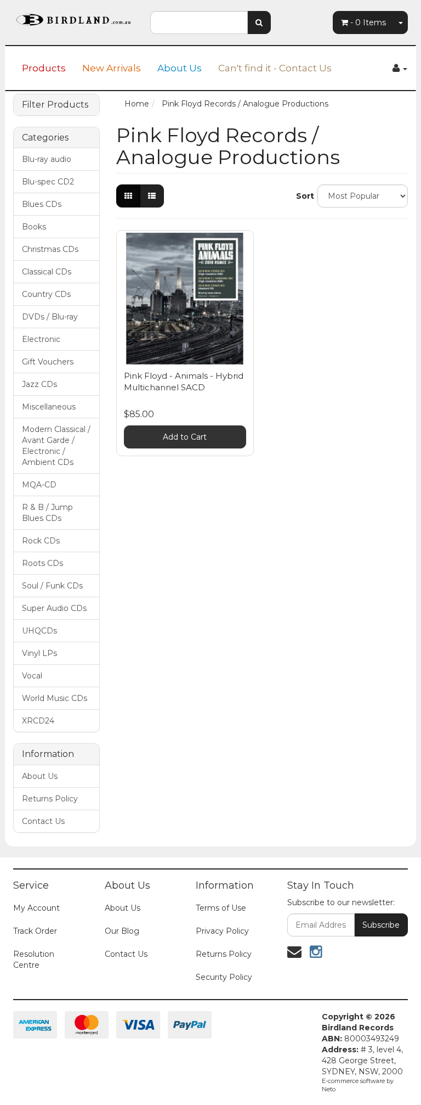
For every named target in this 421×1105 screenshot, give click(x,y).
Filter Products (55, 105)
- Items (368, 22)
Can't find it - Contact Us (275, 68)
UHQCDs (39, 631)
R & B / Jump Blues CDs (47, 512)
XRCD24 (38, 721)
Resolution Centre (33, 959)
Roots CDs (42, 563)
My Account (36, 908)
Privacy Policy (222, 931)
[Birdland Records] (73, 16)
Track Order (35, 931)
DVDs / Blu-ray (50, 317)
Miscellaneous (49, 407)
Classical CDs (46, 272)
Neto (328, 1089)
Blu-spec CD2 (48, 182)
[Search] (259, 22)
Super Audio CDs (54, 608)
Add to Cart (185, 437)
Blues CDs (41, 204)
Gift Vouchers (47, 362)
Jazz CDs (39, 384)
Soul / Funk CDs (52, 586)
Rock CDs (41, 541)
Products (44, 68)
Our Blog (122, 931)
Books (34, 227)
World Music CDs (54, 698)
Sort (302, 196)
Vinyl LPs (39, 653)
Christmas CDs (50, 249)
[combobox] (199, 22)
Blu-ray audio (46, 159)
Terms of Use (221, 908)
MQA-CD (39, 485)
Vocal (32, 676)
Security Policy (224, 977)
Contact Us (43, 821)
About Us (179, 68)
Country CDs (46, 294)
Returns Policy (50, 799)
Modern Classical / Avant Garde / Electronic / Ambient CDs (56, 445)
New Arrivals (111, 68)
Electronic (41, 339)
